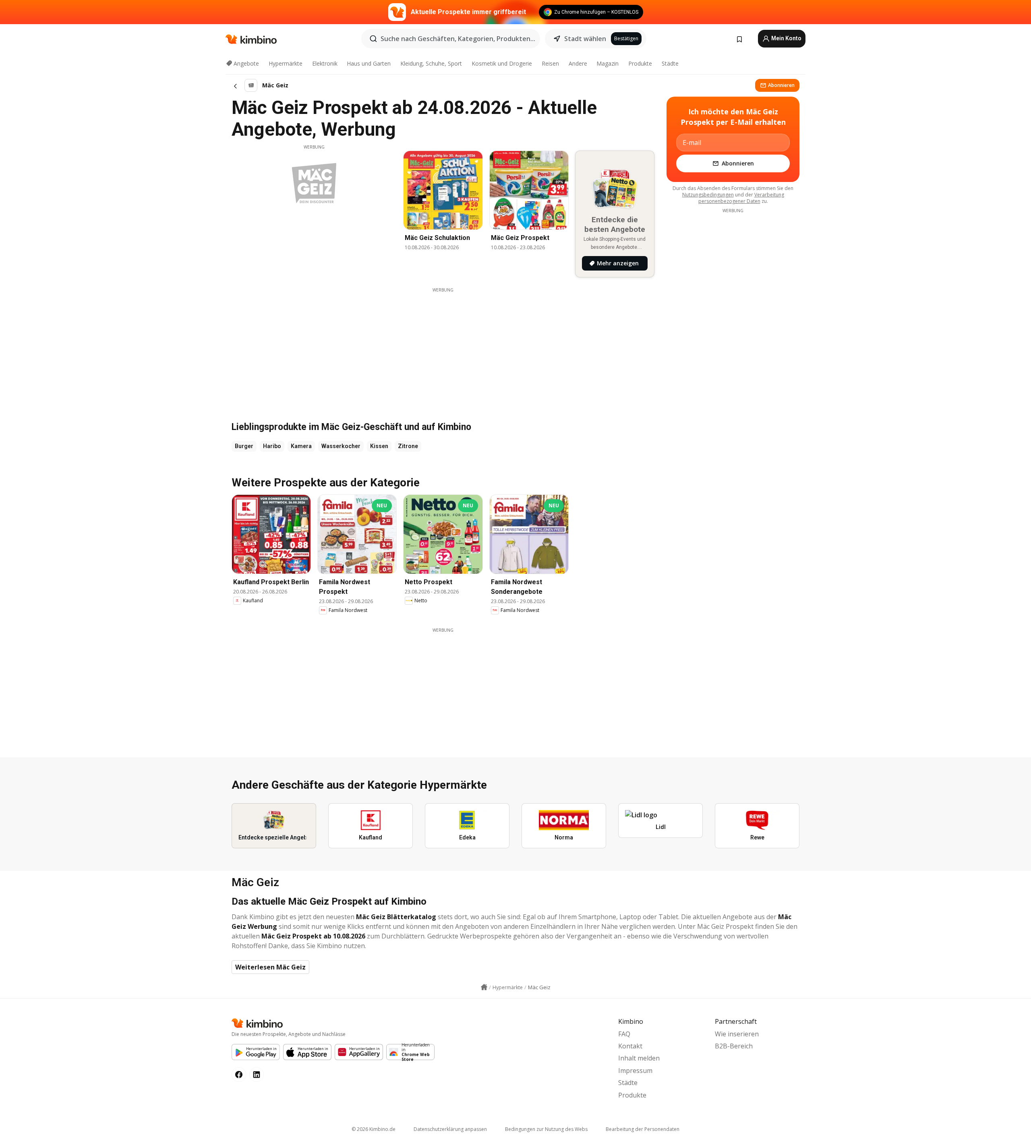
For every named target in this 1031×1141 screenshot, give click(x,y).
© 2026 (373, 1129)
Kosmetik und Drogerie (502, 63)
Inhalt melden (639, 1058)
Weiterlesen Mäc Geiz (270, 967)
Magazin (607, 63)
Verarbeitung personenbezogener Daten (741, 198)
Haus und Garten (369, 63)
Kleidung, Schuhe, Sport (431, 63)
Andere (578, 63)
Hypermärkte (285, 63)
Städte (670, 63)
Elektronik (324, 63)
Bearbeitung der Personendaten (642, 1129)
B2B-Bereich (734, 1046)
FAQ (624, 1033)
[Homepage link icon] (484, 987)
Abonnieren (781, 85)
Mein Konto (785, 38)
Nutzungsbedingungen (708, 194)
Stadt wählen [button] (585, 38)
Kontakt (630, 1046)
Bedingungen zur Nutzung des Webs (546, 1129)
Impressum (635, 1070)
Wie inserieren (737, 1033)
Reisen (550, 63)
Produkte (640, 63)
